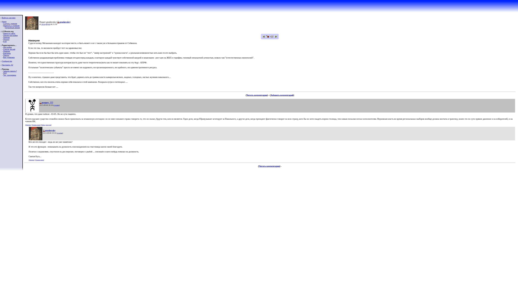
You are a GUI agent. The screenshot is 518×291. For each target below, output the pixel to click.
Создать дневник (10, 24)
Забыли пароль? (10, 71)
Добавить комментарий (281, 95)
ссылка (56, 105)
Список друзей (9, 49)
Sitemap (6, 38)
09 (47, 24)
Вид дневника (9, 57)
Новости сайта (9, 33)
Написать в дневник (11, 26)
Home (4, 22)
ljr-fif (5, 42)
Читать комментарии (256, 95)
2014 (43, 24)
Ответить (28, 125)
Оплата (6, 40)
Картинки (7, 53)
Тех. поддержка (9, 75)
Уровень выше (36, 125)
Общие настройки (10, 35)
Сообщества (7, 61)
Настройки (7, 47)
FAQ (5, 73)
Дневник (6, 51)
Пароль (6, 55)
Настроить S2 (7, 65)
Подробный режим (12, 28)
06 (49, 24)
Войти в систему (9, 18)
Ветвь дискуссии (46, 125)
